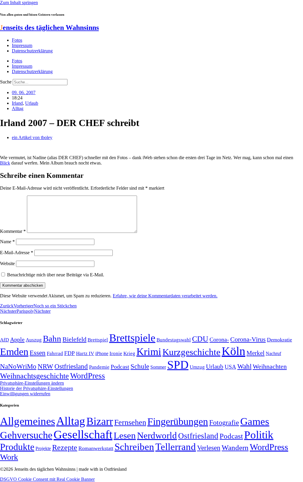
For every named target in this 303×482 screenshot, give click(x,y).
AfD (4, 340)
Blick (5, 162)
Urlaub (31, 103)
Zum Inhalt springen (19, 2)
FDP (69, 353)
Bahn (52, 338)
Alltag (17, 108)
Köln (233, 351)
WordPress (87, 375)
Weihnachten (270, 366)
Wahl (244, 366)
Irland (17, 103)
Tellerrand (175, 446)
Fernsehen (130, 422)
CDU (200, 339)
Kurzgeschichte (191, 352)
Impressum (22, 45)
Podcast (120, 366)
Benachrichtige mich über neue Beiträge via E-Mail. (55, 274)
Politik (258, 435)
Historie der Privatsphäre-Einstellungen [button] (36, 388)
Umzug (197, 367)
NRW (45, 366)
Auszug (34, 340)
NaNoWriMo (18, 366)
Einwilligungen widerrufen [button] (25, 393)
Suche (6, 81)
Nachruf (273, 353)
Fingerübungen (177, 421)
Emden (14, 351)
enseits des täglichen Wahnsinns (49, 27)
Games (254, 421)
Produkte (17, 446)
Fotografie (224, 422)
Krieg (129, 353)
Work (9, 457)
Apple (17, 339)
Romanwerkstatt (95, 448)
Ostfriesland (71, 366)
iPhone (101, 353)
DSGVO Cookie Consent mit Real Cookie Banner (47, 479)
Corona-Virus (248, 339)
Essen (38, 353)
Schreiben (134, 446)
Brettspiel (98, 340)
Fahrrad (55, 353)
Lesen (125, 435)
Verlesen (208, 448)
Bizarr (99, 421)
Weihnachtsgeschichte (34, 376)
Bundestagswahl (174, 340)
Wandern (235, 448)
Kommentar (13, 231)
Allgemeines (27, 421)
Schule (139, 366)
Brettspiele (132, 338)
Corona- (219, 339)
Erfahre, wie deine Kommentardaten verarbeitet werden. (165, 295)
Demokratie (279, 340)
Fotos (17, 40)
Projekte (43, 448)
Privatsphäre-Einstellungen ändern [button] (32, 383)
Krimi (148, 351)
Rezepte (64, 447)
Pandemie (99, 367)
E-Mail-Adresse (16, 252)
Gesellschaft (83, 434)
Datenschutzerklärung (32, 50)
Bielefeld (74, 339)
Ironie (115, 353)
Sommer (158, 367)
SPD (177, 364)
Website (7, 263)
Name (7, 241)
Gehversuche (26, 435)
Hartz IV (85, 353)
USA (230, 367)
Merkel (255, 353)
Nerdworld (157, 435)
